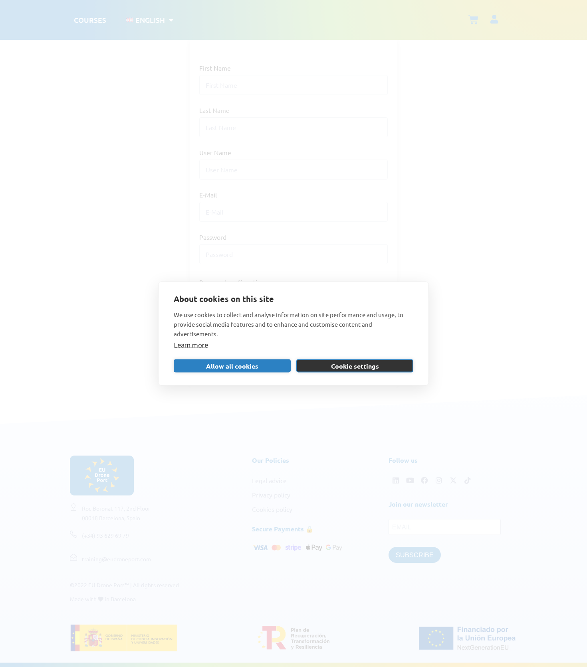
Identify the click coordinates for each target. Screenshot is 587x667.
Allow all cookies (232, 365)
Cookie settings (355, 365)
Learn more (191, 344)
